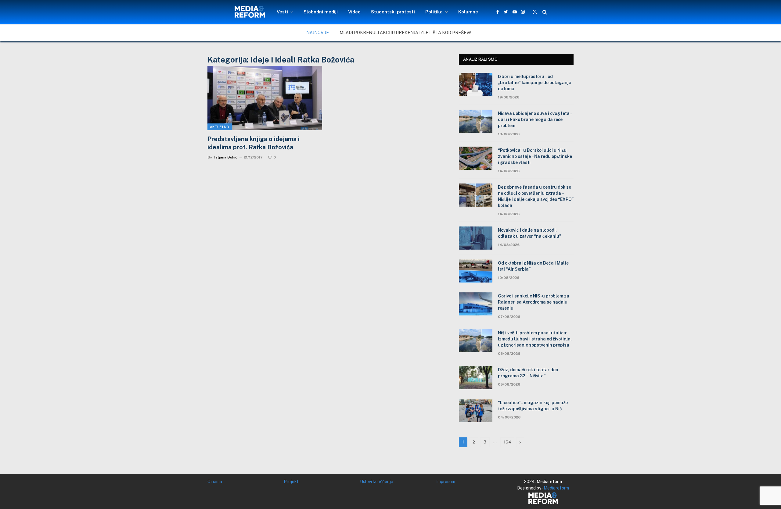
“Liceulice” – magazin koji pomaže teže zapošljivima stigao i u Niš (533, 405)
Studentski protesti (393, 11)
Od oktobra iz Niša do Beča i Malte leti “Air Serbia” (533, 266)
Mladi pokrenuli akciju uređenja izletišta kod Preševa (406, 32)
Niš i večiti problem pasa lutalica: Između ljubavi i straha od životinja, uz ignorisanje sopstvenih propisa (535, 338)
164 (507, 442)
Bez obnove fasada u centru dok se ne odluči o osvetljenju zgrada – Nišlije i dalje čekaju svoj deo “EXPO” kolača (536, 196)
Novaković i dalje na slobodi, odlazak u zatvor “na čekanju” (529, 233)
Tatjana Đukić (225, 157)
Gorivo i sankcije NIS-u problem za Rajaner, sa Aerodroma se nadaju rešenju (533, 302)
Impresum (445, 481)
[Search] (544, 12)
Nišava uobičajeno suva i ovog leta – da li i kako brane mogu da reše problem (535, 119)
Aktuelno (219, 127)
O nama (214, 481)
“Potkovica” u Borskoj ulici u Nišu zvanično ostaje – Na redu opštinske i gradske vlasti (535, 156)
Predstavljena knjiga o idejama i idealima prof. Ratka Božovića (253, 143)
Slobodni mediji (321, 11)
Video (354, 11)
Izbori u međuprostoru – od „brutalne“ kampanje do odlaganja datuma (534, 82)
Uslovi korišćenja (376, 481)
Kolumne (468, 11)
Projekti (292, 481)
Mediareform (556, 488)
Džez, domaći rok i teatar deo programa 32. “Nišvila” (528, 372)
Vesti (282, 11)
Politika (434, 11)
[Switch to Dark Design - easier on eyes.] (534, 11)
